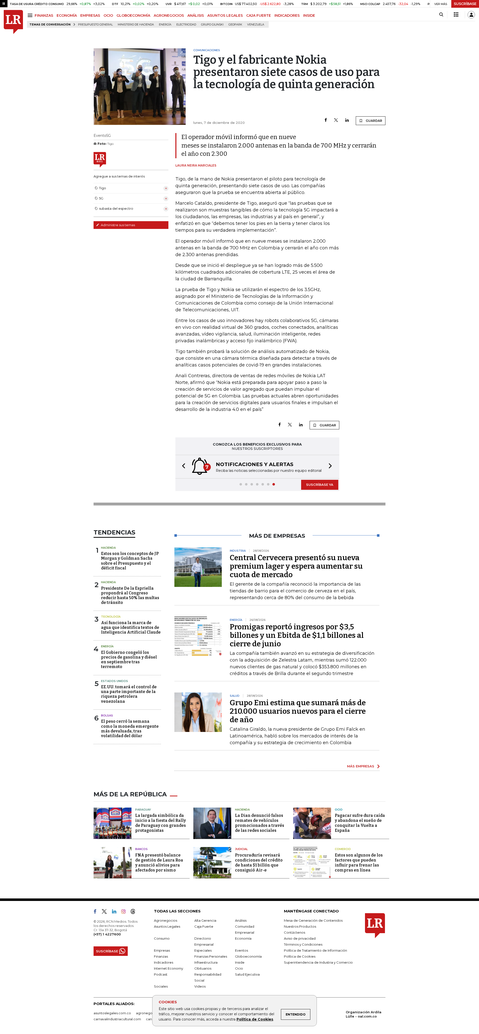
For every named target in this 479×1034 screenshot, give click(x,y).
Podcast (160, 974)
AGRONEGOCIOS (169, 15)
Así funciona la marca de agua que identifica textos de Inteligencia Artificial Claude (131, 627)
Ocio (339, 809)
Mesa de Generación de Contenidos (313, 920)
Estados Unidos (114, 681)
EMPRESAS (90, 15)
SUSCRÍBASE (465, 3)
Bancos (141, 849)
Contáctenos (294, 932)
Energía (165, 24)
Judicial (241, 849)
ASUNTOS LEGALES (225, 15)
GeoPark (235, 24)
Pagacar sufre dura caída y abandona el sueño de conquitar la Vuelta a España (360, 823)
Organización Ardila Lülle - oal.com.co (363, 1014)
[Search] (441, 14)
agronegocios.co (150, 1013)
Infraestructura (206, 962)
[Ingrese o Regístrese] (471, 14)
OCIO (108, 15)
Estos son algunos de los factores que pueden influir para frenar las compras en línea (359, 862)
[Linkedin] (347, 120)
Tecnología (110, 616)
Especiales (203, 950)
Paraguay (143, 809)
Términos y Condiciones (303, 944)
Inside (239, 962)
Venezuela (255, 24)
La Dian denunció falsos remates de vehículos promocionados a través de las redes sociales (259, 823)
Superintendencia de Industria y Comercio (318, 962)
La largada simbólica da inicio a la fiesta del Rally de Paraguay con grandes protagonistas (160, 823)
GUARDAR (373, 121)
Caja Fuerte (203, 926)
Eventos (241, 950)
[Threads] (134, 912)
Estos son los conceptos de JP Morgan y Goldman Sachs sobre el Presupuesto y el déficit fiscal (130, 560)
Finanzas (161, 956)
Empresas (162, 950)
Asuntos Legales (167, 926)
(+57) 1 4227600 (107, 934)
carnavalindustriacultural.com (117, 1019)
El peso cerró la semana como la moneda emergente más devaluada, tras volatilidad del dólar (130, 728)
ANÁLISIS (195, 15)
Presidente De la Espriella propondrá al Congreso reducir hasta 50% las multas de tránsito (130, 595)
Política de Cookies (255, 1019)
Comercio (343, 849)
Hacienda (108, 547)
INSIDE (309, 15)
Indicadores (163, 962)
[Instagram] (125, 912)
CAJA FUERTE (258, 15)
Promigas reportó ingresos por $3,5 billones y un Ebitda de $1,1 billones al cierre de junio (297, 635)
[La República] (13, 22)
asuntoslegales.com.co (112, 1013)
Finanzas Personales (210, 956)
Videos (200, 986)
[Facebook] (326, 120)
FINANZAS (44, 15)
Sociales (161, 986)
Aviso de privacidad (300, 938)
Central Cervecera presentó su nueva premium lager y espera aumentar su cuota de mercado (296, 566)
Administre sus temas (117, 225)
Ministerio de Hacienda (136, 24)
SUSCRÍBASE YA (319, 485)
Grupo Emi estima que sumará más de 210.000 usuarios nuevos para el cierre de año (298, 711)
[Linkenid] (116, 912)
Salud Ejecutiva (247, 974)
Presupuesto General (95, 24)
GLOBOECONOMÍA (133, 15)
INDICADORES (287, 15)
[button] (182, 466)
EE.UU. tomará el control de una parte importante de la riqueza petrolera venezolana (129, 694)
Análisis (240, 920)
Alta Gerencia (205, 920)
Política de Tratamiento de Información (315, 950)
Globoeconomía (248, 956)
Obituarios (202, 968)
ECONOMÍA (67, 15)
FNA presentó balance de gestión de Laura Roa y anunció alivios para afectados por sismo (159, 862)
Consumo (162, 938)
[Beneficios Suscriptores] (456, 14)
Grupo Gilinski (212, 24)
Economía (243, 938)
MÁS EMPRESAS (360, 766)
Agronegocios (165, 920)
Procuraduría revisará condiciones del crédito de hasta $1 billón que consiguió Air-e (259, 862)
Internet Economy (168, 968)
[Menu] (31, 15)
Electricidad (186, 24)
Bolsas (107, 715)
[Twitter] (336, 120)
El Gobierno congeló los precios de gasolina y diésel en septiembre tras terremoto (129, 659)
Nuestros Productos (300, 926)
